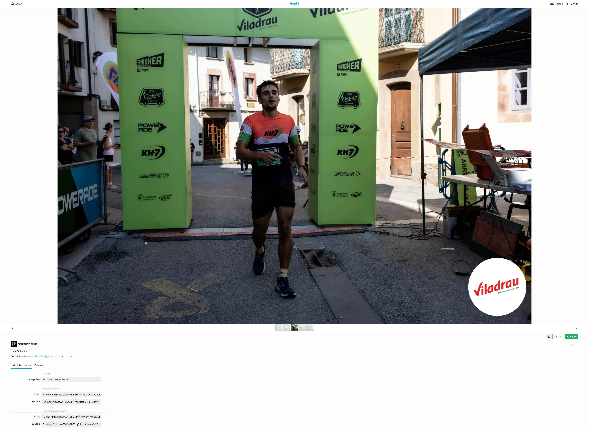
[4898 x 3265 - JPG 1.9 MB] (549, 336)
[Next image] (577, 328)
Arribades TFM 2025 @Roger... (38, 356)
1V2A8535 (19, 350)
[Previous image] (12, 328)
